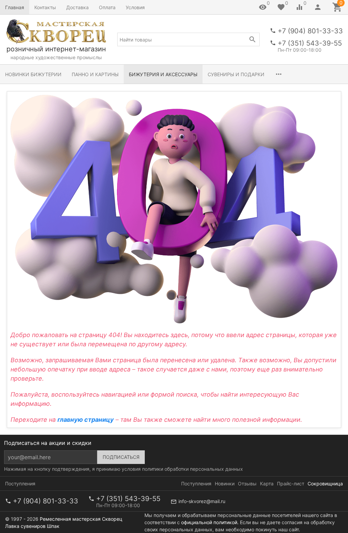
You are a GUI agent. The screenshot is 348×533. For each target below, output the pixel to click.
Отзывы (247, 483)
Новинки (224, 483)
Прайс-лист (290, 483)
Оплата (107, 7)
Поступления (20, 483)
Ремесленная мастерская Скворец (81, 519)
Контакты (45, 7)
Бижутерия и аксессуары (163, 74)
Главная (14, 7)
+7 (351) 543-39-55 (310, 43)
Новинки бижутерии (33, 74)
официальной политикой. (210, 522)
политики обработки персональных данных (192, 469)
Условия (135, 7)
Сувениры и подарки (236, 74)
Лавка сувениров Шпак (32, 526)
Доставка (77, 7)
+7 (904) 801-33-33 (310, 31)
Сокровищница (325, 483)
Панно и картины (95, 74)
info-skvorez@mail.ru (201, 501)
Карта (267, 483)
